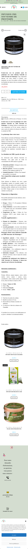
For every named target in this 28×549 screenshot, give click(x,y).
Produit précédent (7, 30)
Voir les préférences (14, 543)
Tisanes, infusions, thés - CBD (18, 390)
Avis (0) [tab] (14, 113)
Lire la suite (14, 397)
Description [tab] (14, 110)
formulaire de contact (7, 511)
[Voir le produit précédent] (2, 30)
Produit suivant (21, 30)
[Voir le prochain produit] (25, 30)
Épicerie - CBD (17, 99)
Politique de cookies (10, 547)
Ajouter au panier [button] (14, 360)
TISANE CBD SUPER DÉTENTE (14, 429)
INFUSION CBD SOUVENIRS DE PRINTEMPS (18, 20)
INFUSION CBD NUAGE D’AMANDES (14, 354)
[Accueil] (1, 20)
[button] (25, 521)
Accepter (14, 535)
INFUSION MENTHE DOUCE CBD (14, 391)
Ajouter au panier (18, 92)
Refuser (14, 539)
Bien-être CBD (10, 99)
